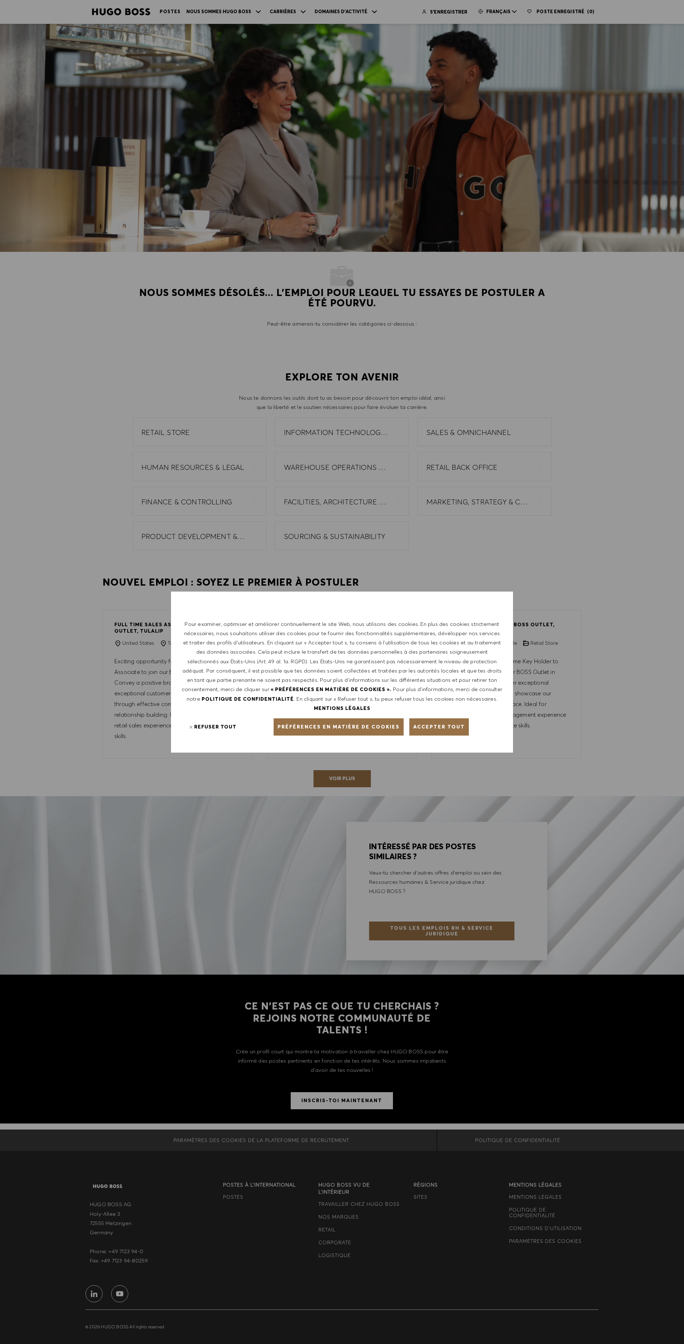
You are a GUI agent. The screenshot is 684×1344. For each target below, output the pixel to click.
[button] (339, 727)
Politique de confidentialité (248, 698)
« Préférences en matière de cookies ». (331, 689)
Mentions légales (342, 708)
